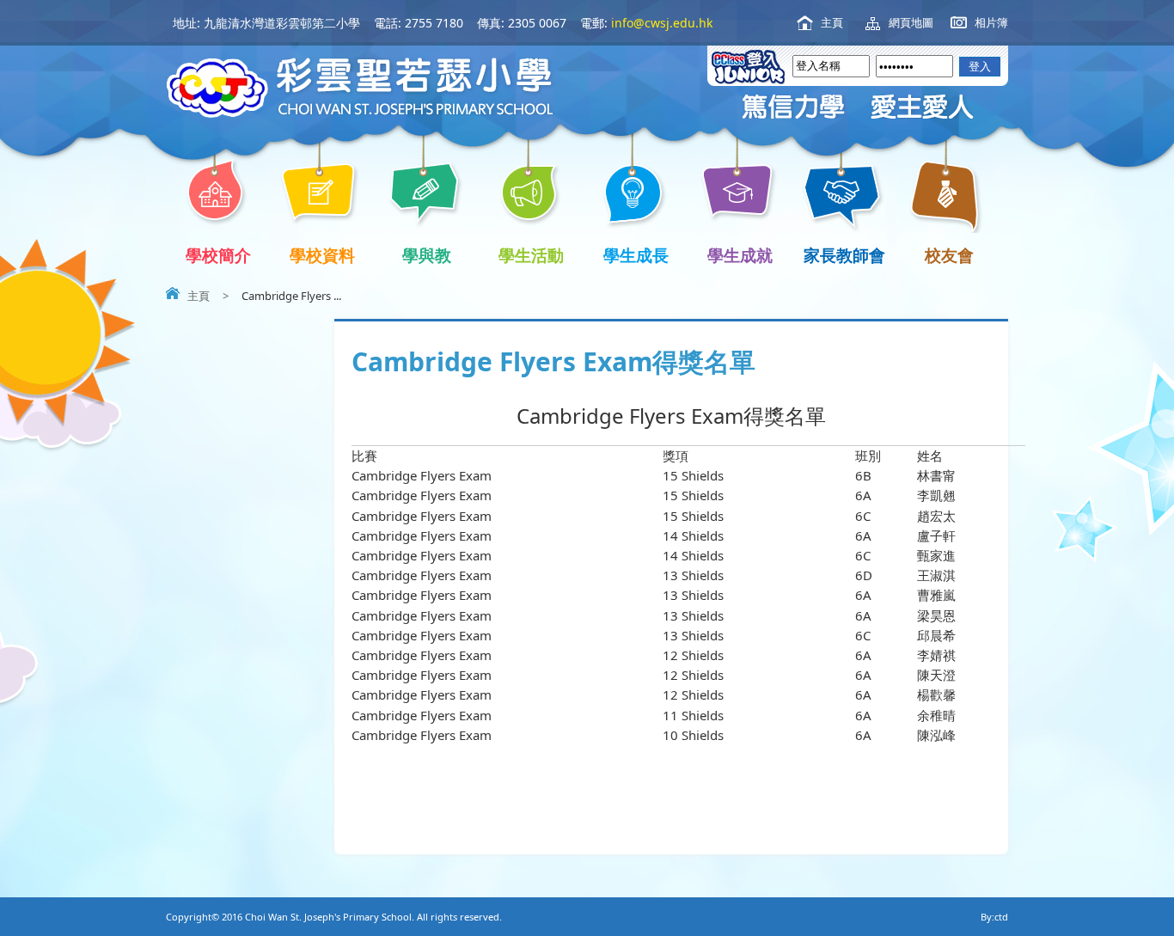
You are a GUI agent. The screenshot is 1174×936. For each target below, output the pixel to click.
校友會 (949, 255)
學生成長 (636, 255)
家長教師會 (844, 255)
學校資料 (322, 255)
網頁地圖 (911, 22)
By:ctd (994, 916)
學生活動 (531, 255)
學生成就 (740, 255)
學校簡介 (218, 255)
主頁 (832, 22)
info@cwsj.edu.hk (661, 23)
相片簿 (991, 22)
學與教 (426, 255)
